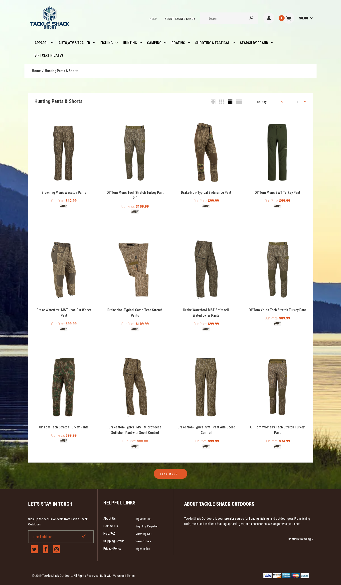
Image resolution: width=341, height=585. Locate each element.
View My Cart (144, 534)
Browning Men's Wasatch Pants (63, 193)
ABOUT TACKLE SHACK (180, 19)
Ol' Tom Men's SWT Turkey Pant (277, 193)
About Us (109, 518)
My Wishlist (143, 549)
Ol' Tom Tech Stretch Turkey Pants (64, 427)
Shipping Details (113, 541)
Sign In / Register (147, 526)
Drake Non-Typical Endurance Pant (206, 193)
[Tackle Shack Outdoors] (50, 30)
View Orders (143, 541)
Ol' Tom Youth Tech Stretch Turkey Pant (277, 310)
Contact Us (110, 526)
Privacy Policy (112, 548)
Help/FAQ (109, 533)
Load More (169, 474)
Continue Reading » (300, 539)
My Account (143, 519)
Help (153, 19)
